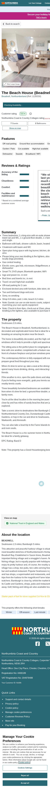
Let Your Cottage (35, 3)
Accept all (25, 783)
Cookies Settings (25, 768)
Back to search (13, 24)
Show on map (15, 128)
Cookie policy (24, 762)
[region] (25, 758)
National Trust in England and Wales (27, 523)
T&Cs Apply (41, 17)
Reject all (25, 775)
